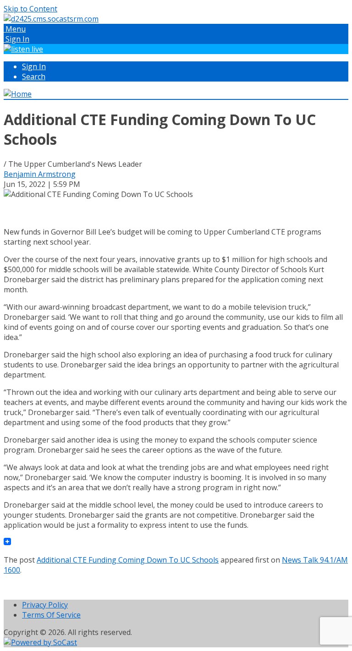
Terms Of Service (51, 615)
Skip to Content (30, 9)
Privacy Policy (45, 605)
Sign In (34, 66)
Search (33, 76)
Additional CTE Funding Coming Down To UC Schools (128, 560)
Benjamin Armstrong (40, 174)
